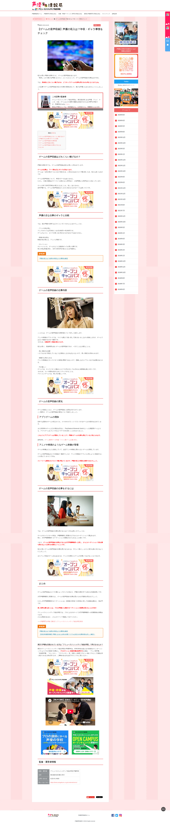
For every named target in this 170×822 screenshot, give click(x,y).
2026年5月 (121, 126)
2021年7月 (121, 210)
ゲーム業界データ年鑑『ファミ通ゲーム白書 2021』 (61, 440)
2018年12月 (122, 261)
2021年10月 (122, 199)
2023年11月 (121, 137)
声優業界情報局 (78, 821)
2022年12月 (122, 160)
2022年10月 (122, 171)
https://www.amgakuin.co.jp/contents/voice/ (63, 782)
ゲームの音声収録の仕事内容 (48, 140)
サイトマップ (106, 13)
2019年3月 (121, 244)
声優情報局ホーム (37, 13)
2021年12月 (122, 188)
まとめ (41, 147)
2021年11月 (121, 193)
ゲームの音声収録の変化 (46, 143)
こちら (67, 104)
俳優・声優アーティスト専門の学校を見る (70, 13)
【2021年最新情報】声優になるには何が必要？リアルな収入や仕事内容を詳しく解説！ (67, 634)
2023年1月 (121, 154)
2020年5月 (121, 227)
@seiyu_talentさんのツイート (126, 85)
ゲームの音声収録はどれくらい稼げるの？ (52, 136)
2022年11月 (121, 165)
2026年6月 (121, 120)
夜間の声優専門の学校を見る (92, 13)
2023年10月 (122, 143)
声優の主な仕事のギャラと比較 (48, 138)
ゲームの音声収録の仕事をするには (50, 145)
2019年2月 (121, 250)
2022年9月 (121, 177)
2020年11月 (121, 216)
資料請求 (114, 13)
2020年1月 (121, 233)
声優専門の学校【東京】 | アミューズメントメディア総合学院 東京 (61, 621)
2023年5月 (121, 148)
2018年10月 (122, 272)
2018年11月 (121, 267)
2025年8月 (121, 132)
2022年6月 (121, 182)
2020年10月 (122, 222)
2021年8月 (121, 205)
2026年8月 (121, 115)
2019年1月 (121, 255)
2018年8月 (121, 278)
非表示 (53, 133)
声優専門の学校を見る (50, 13)
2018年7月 (121, 284)
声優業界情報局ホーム (84, 815)
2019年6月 (121, 239)
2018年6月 (121, 289)
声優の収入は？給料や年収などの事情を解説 (54, 258)
